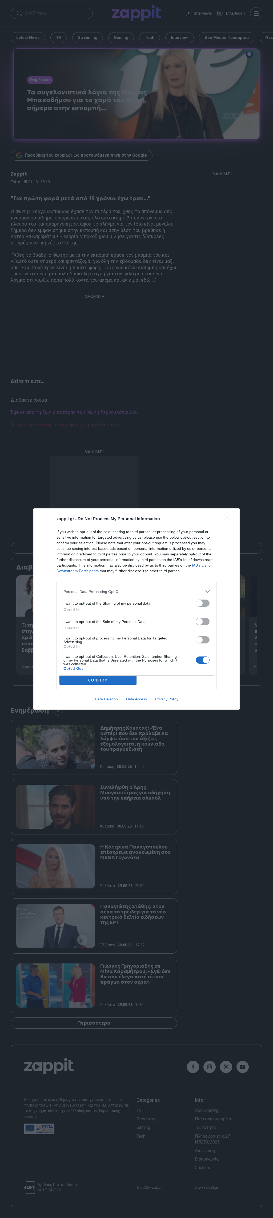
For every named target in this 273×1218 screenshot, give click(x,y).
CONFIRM (98, 680)
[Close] (229, 519)
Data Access (136, 699)
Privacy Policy (166, 699)
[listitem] (136, 591)
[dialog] (136, 609)
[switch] (203, 603)
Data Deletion (106, 699)
